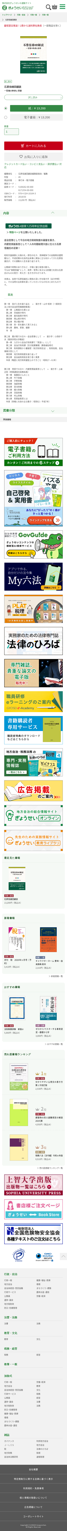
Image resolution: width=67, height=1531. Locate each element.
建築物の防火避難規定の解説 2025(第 (49, 1119)
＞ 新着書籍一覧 (56, 976)
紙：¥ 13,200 (36, 108)
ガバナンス (9, 1441)
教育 (6, 1339)
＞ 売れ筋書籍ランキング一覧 (50, 1168)
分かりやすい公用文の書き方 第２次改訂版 (49, 1083)
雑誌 (6, 1435)
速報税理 (40, 1456)
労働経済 (40, 1296)
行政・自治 (21, 14)
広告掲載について (33, 1506)
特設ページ (15, 232)
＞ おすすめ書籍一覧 (54, 1044)
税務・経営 (10, 1348)
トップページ (7, 14)
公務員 (7, 1296)
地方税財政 (9, 1304)
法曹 (6, 1323)
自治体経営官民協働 (13, 1288)
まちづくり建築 (43, 1288)
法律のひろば (42, 1448)
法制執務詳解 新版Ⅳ (14, 1029)
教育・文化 (10, 1333)
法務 (38, 1323)
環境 (38, 1284)
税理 (38, 1452)
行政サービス (10, 1292)
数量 (6, 126)
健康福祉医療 (43, 1280)
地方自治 (8, 1284)
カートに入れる (36, 145)
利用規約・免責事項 (33, 1488)
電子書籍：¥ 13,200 (36, 117)
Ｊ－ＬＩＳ (9, 1445)
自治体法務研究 (11, 1456)
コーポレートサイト (33, 1516)
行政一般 (33, 14)
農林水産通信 (42, 1292)
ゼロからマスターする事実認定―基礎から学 (49, 1031)
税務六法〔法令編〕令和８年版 (49, 1155)
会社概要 (33, 1469)
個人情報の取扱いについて (33, 1497)
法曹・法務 (10, 1317)
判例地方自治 (42, 1441)
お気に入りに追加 (36, 156)
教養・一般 (10, 1364)
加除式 (8, 1376)
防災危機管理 (10, 1307)
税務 (6, 1354)
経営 (38, 1354)
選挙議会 (8, 1300)
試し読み (32, 97)
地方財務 (8, 1452)
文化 (38, 1339)
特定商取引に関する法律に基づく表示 (33, 1478)
